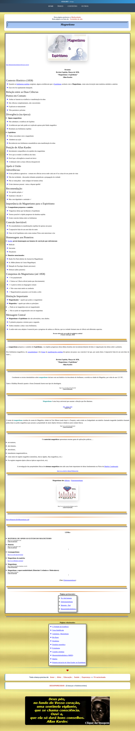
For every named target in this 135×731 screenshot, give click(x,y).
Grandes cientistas (58, 652)
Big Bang (55, 637)
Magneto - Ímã (66, 605)
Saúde (76, 677)
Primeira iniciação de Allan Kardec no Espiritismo (68, 662)
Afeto (59, 677)
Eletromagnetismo (69, 580)
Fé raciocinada (99, 677)
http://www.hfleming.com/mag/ (15, 561)
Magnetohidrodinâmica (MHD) (62, 655)
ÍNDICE (60, 6)
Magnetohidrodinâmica (68, 609)
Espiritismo (57, 84)
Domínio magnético (58, 644)
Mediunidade (76, 17)
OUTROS (84, 6)
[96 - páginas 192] (67, 407)
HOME (50, 6)
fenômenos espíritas (23, 84)
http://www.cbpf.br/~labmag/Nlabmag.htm (67, 471)
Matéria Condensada (111, 466)
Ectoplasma (56, 648)
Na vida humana (66, 598)
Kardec (10, 241)
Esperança (86, 677)
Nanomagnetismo (77, 480)
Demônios (55, 641)
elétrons (67, 480)
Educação (68, 677)
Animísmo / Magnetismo (60, 634)
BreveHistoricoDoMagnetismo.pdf (17, 520)
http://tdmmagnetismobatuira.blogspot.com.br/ (17, 64)
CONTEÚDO (72, 6)
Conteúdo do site (76, 19)
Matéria (54, 659)
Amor (52, 677)
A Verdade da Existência (60, 627)
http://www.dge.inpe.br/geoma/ (15, 554)
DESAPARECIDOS (57, 686)
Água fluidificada (58, 630)
